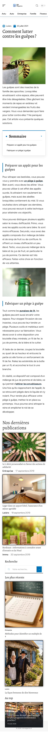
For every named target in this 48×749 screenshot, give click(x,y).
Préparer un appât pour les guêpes (21, 145)
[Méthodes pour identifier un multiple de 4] (24, 604)
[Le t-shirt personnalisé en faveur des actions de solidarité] (24, 447)
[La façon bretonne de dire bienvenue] (24, 663)
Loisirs (5, 513)
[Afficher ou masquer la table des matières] (34, 136)
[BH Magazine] (18, 5)
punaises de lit (27, 310)
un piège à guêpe (33, 180)
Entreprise (7, 471)
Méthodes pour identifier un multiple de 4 (23, 635)
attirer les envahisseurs (28, 383)
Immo (5, 554)
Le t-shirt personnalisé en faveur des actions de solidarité (23, 465)
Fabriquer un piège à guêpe (19, 150)
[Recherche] (37, 6)
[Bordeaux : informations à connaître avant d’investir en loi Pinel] (24, 530)
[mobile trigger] (4, 5)
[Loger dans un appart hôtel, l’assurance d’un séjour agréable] (24, 489)
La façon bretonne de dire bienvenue (21, 692)
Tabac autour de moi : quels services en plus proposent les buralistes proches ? (23, 718)
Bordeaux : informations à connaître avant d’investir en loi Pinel (21, 549)
